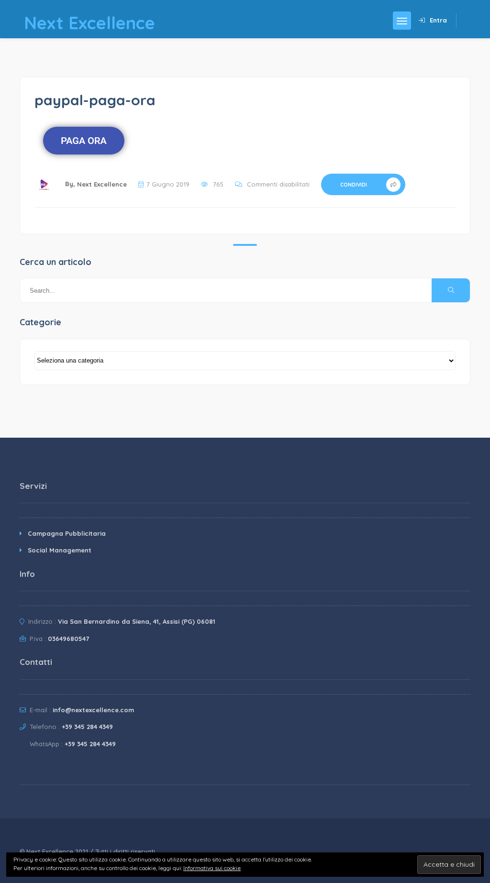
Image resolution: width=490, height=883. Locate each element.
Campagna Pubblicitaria (67, 533)
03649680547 (68, 638)
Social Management (59, 550)
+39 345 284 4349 (87, 726)
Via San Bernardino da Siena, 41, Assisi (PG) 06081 (136, 621)
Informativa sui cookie (212, 868)
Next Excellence (102, 184)
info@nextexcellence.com (93, 710)
